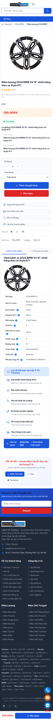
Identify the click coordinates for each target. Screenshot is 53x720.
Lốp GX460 (45, 659)
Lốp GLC (28, 686)
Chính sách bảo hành (12, 583)
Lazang (27, 240)
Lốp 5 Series (24, 683)
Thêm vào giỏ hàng (28, 185)
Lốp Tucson (6, 676)
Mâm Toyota (8, 631)
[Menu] (5, 4)
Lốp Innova (35, 663)
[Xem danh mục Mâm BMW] (26, 53)
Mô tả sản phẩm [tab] (15, 251)
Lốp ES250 (34, 659)
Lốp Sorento (38, 679)
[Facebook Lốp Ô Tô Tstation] (4, 706)
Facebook (14, 480)
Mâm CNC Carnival (38, 631)
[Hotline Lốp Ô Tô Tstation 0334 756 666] (15, 706)
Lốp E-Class (39, 686)
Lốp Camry (24, 663)
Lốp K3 (4, 679)
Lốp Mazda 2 (41, 653)
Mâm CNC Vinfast (37, 635)
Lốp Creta (37, 673)
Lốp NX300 (12, 659)
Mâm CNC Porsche (38, 616)
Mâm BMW (16, 240)
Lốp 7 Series (7, 686)
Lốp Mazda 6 (16, 653)
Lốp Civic (30, 656)
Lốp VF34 (31, 649)
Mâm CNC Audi (36, 639)
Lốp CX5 (5, 653)
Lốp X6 (42, 683)
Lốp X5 (34, 683)
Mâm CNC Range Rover (40, 612)
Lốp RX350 (23, 659)
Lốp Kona (17, 676)
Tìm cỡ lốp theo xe (11, 575)
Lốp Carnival (26, 679)
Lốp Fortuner (7, 666)
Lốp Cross (27, 666)
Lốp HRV (39, 656)
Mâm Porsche (9, 616)
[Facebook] (11, 232)
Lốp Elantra (27, 676)
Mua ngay (28, 193)
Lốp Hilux (17, 666)
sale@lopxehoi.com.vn (15, 548)
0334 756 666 (24, 443)
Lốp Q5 (42, 666)
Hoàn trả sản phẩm (11, 591)
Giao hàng (8, 172)
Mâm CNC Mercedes (38, 624)
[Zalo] (17, 232)
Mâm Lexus (8, 627)
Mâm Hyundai (9, 624)
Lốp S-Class (19, 689)
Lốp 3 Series (12, 683)
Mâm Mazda (8, 639)
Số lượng (8, 161)
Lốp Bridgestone (37, 571)
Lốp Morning (43, 676)
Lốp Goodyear (36, 587)
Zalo (32, 474)
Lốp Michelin (35, 567)
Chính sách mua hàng (12, 579)
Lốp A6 (20, 669)
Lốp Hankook (35, 583)
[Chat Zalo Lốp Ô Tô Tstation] (9, 706)
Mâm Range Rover (11, 620)
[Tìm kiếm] (47, 10)
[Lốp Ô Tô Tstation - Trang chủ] (19, 4)
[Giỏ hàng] (33, 4)
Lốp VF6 (21, 649)
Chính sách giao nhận (12, 587)
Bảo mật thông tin (11, 595)
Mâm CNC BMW (36, 620)
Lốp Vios (15, 663)
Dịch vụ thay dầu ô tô (12, 599)
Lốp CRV (20, 656)
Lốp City (11, 656)
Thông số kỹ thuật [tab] (40, 251)
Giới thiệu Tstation (11, 567)
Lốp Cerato (14, 679)
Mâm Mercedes (9, 612)
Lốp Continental (37, 591)
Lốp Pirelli (34, 579)
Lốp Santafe (15, 673)
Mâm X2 (37, 240)
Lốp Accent (26, 673)
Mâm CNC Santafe (38, 627)
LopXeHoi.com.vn (41, 698)
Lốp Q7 (5, 669)
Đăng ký (26, 511)
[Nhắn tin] (23, 232)
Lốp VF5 (13, 649)
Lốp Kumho (34, 575)
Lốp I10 (46, 673)
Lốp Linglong (35, 595)
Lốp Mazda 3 (28, 653)
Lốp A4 (12, 669)
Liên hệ (6, 571)
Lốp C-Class (7, 689)
